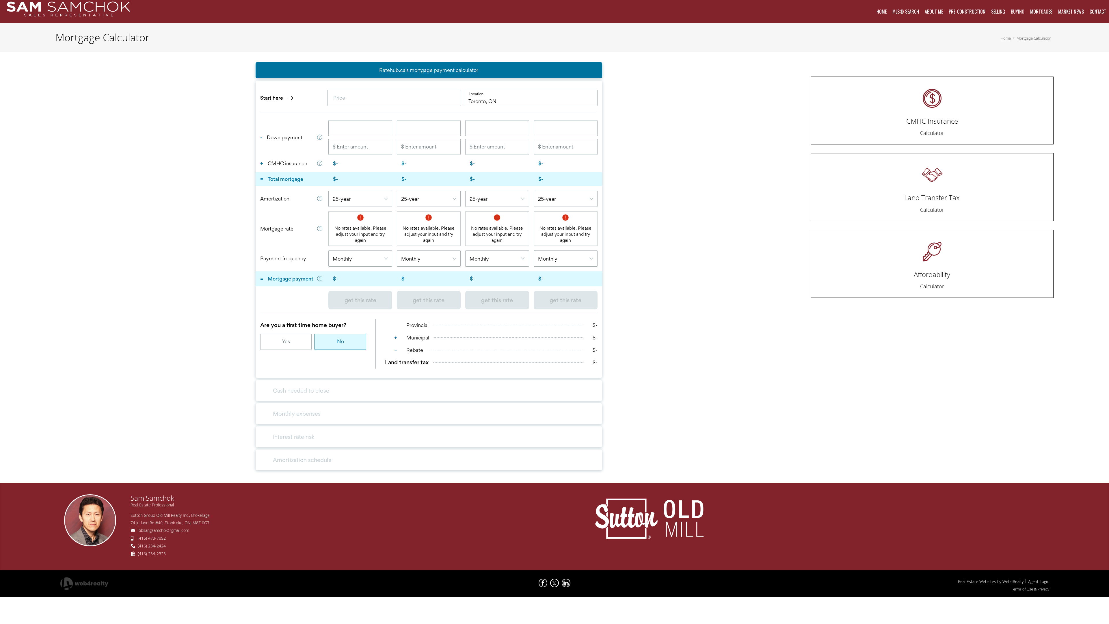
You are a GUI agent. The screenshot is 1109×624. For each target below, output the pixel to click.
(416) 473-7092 (152, 538)
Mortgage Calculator (1034, 38)
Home (1006, 38)
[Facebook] (543, 583)
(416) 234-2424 (152, 546)
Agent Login (1038, 581)
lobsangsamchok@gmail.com (163, 530)
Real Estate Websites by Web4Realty (991, 581)
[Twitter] (554, 583)
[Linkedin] (566, 583)
